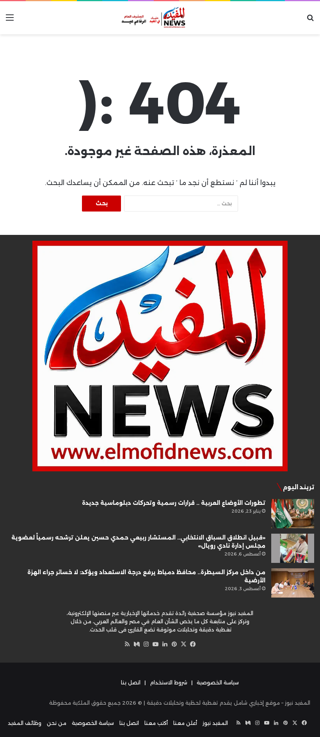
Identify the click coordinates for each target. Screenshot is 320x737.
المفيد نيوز (215, 723)
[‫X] (183, 644)
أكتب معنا (156, 723)
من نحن (56, 723)
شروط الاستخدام (168, 682)
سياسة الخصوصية (218, 682)
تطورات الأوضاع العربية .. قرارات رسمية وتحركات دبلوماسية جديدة (173, 502)
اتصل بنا (130, 682)
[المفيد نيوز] (160, 18)
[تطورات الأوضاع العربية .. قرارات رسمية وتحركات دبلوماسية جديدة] (292, 513)
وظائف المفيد (24, 723)
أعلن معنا (185, 723)
